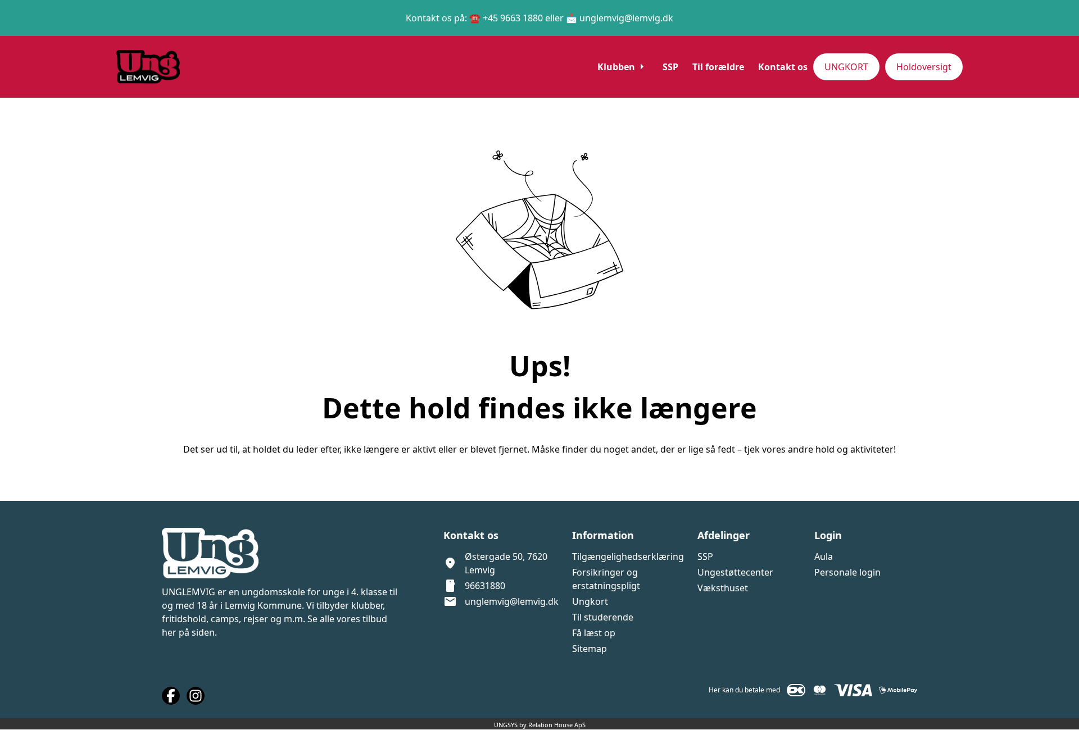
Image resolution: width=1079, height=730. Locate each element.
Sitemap (589, 648)
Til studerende (602, 617)
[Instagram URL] (196, 696)
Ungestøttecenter (735, 572)
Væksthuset (722, 588)
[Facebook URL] (171, 696)
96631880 (485, 586)
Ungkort (590, 601)
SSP (705, 556)
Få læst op (593, 633)
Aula (823, 556)
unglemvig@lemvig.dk (512, 601)
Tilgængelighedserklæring (628, 556)
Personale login (847, 572)
